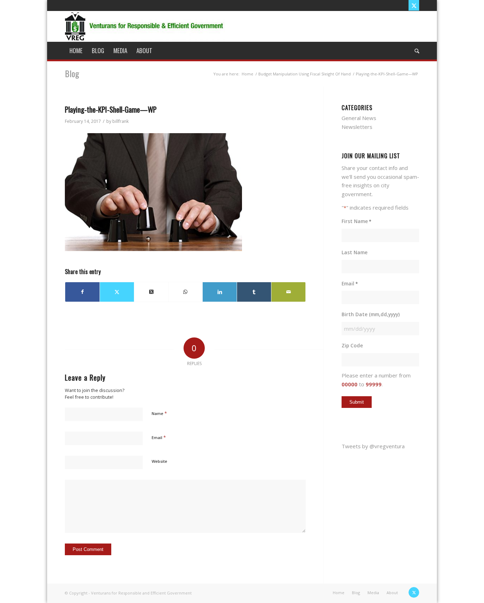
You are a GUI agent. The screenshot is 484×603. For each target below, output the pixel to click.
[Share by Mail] (288, 292)
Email (159, 437)
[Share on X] (117, 292)
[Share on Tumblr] (254, 292)
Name (159, 413)
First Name (356, 221)
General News (359, 117)
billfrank (120, 121)
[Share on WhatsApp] (186, 292)
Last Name (354, 252)
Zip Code (352, 345)
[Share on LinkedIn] (220, 292)
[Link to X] (414, 5)
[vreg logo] (145, 26)
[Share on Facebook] (82, 292)
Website (159, 461)
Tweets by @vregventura (373, 446)
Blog (72, 73)
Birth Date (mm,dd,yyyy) (371, 314)
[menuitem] (76, 50)
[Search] (414, 50)
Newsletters (357, 126)
